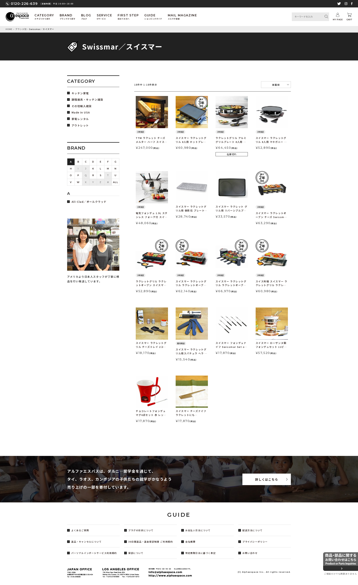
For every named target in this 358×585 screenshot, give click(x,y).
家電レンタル (80, 119)
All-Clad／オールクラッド (89, 201)
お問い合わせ (250, 552)
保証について (136, 552)
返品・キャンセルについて (86, 541)
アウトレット (80, 125)
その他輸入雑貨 (82, 106)
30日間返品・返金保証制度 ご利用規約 (150, 541)
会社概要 (190, 541)
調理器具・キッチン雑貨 (87, 99)
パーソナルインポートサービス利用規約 (94, 552)
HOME (9, 29)
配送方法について (252, 530)
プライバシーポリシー (255, 541)
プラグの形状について (141, 530)
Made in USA (81, 112)
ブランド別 (21, 29)
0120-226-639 (24, 4)
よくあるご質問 (80, 530)
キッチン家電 (80, 93)
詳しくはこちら (266, 479)
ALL (115, 182)
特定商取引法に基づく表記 (200, 552)
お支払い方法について (198, 530)
